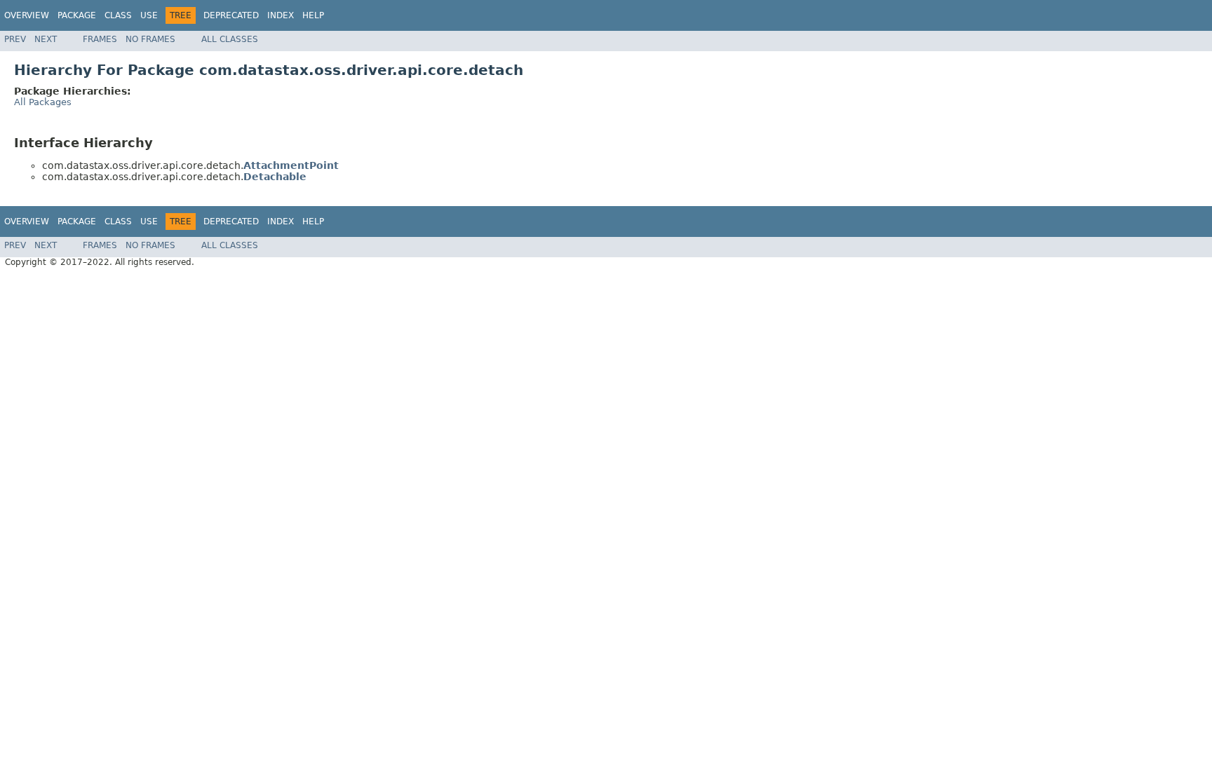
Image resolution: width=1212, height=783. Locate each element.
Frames (100, 39)
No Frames (150, 39)
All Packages (43, 102)
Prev (15, 39)
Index (280, 15)
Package (77, 15)
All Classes (229, 39)
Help (313, 15)
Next (45, 39)
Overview (26, 15)
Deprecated (231, 15)
